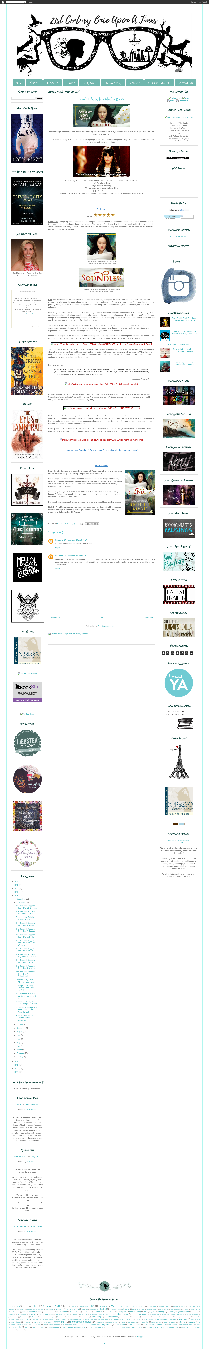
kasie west (60, 1317)
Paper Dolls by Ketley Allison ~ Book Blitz (25, 981)
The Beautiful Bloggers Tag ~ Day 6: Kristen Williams (25, 942)
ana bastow (20, 1309)
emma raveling (135, 1312)
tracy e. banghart (112, 1327)
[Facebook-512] (183, 101)
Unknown (59, 540)
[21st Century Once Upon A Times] (179, 117)
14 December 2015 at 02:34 (75, 556)
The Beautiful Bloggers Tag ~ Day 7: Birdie (25, 936)
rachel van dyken (169, 1322)
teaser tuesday (38, 1327)
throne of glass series (76, 1327)
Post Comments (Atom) (107, 626)
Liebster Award (84, 1306)
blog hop (85, 1309)
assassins (59, 1309)
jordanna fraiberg (192, 1314)
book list (103, 1309)
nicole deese (16, 1322)
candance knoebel (138, 1309)
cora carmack (50, 1312)
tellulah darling (53, 1327)
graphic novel (183, 1312)
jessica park (165, 1314)
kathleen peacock (72, 1317)
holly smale (58, 1314)
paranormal (59, 1322)
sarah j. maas (35, 1324)
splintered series (134, 1324)
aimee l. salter (164, 1306)
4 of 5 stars (32, 1161)
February (20, 1053)
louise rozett (25, 1319)
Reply (57, 547)
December (21, 899)
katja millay (96, 1317)
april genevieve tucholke (35, 1309)
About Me (34, 83)
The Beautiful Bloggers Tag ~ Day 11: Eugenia (26, 907)
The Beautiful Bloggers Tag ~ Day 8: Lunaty (25, 930)
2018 (16, 885)
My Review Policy (113, 83)
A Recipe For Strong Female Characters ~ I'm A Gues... (25, 988)
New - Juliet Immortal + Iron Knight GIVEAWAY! (184, 350)
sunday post (173, 1324)
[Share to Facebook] (94, 523)
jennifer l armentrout (120, 1314)
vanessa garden (151, 1327)
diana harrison (87, 1312)
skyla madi (106, 1324)
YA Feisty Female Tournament (132, 1306)
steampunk (161, 1324)
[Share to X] (92, 523)
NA (93, 1306)
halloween (12, 1314)
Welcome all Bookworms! (178, 345)
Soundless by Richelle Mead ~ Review (25, 918)
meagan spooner (76, 1319)
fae (145, 1312)
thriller (64, 1327)
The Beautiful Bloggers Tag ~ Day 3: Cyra (25, 961)
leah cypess (179, 1317)
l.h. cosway (168, 1317)
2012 (16, 1069)
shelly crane (83, 1324)
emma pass (121, 1312)
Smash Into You (20, 1156)
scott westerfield (54, 1324)
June (19, 1039)
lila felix (188, 1317)
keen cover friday (111, 1317)
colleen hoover (195, 1309)
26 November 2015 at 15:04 (75, 540)
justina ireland (13, 1317)
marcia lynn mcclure (48, 1319)
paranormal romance (80, 1322)
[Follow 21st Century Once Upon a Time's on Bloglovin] (179, 211)
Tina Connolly (183, 840)
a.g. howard (151, 1306)
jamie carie (83, 1314)
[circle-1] (171, 101)
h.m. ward (195, 1312)
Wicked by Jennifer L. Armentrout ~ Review (185, 363)
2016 (16, 892)
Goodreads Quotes (37, 327)
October (20, 1024)
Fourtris (74, 1306)
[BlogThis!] (89, 523)
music (138, 1319)
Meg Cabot (29, 314)
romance (191, 1322)
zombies (20, 1330)
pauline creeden (112, 1322)
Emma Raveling (31, 1104)
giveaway (171, 1312)
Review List (52, 83)
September (21, 1028)
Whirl (19, 1104)
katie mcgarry (85, 1317)
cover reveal (62, 1312)
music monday (148, 1319)
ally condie (191, 1306)
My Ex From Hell (20, 1226)
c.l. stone (125, 1309)
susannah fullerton (186, 1324)
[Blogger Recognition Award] (27, 867)
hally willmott (22, 1314)
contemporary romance (32, 1312)
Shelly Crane (35, 1156)
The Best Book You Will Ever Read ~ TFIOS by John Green (184, 332)
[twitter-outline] (175, 98)
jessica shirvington (178, 1314)
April (19, 1046)
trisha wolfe (125, 1327)
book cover (94, 1309)
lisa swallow (196, 1317)
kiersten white (145, 1317)
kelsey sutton (125, 1317)
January (20, 1057)
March (19, 1050)
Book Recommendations (159, 83)
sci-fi (45, 1324)
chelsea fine (164, 1309)
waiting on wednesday (169, 1327)
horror (67, 1314)
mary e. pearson (62, 1319)
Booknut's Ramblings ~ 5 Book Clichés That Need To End (26, 1009)
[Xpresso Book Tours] (179, 814)
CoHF (67, 1306)
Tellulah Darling (36, 1226)
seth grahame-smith (69, 1324)
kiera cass (135, 1317)
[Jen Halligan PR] (27, 674)
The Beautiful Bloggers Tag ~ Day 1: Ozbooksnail (25, 974)
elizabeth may (109, 1312)
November (21, 902)
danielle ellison (75, 1312)
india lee (74, 1314)
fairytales (152, 1312)
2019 (16, 881)
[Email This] (86, 523)
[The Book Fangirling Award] (27, 793)
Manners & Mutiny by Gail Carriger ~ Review (26, 1003)
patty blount (100, 1322)
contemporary (15, 1312)
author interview (73, 1309)
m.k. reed (36, 1319)
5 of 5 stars (32, 1110)
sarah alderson (22, 1324)
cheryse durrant (176, 1309)
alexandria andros (179, 1306)
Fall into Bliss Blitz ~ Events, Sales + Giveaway (24, 1017)
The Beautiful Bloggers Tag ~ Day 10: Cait (25, 912)
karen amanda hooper (47, 1317)
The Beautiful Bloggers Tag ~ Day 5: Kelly (25, 949)
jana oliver (93, 1314)
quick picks (144, 1322)
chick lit (185, 1309)
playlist (123, 1322)
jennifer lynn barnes (139, 1314)
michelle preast (103, 1319)
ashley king (49, 1309)
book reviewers (115, 1309)
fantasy (161, 1312)
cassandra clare (152, 1309)
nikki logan (27, 1322)
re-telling (181, 1322)
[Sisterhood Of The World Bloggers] (27, 830)
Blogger (140, 1337)
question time (132, 1322)
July (19, 1035)
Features (71, 83)
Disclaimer (135, 83)
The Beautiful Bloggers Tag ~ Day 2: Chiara (25, 967)
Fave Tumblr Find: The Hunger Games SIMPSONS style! (184, 319)
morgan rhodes (117, 1319)
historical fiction (46, 1314)
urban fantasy (137, 1327)
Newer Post (55, 618)
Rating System (89, 83)
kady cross (33, 1317)
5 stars (46, 1306)
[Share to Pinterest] (97, 523)
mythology (183, 1319)
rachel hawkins (156, 1322)
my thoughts (162, 1319)
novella (37, 1322)
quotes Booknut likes (27, 291)
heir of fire (33, 1314)
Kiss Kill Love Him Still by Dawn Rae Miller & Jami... (26, 996)
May (19, 1042)
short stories (95, 1324)
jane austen (104, 1314)
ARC (57, 1306)
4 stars (34, 1306)
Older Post (148, 618)
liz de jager (14, 1319)
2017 (16, 889)
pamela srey (47, 1322)
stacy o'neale (149, 1324)
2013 (16, 1065)
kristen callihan (158, 1317)
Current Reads (186, 83)
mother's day (130, 1319)
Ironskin (171, 840)
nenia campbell (195, 1319)
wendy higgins (186, 1327)
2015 (16, 896)
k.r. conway (24, 1317)
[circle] (185, 98)
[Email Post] (81, 524)
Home (18, 83)
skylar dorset (120, 1324)
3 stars (25, 1306)
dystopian (98, 1312)
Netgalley (103, 1306)
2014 (16, 1061)
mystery (173, 1319)
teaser (27, 1327)
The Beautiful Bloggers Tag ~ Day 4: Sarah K (26, 955)
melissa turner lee (90, 1319)
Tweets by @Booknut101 (178, 236)
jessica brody (154, 1314)
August (20, 1032)
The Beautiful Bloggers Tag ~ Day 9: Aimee (25, 924)
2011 (16, 1072)
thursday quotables (95, 1327)
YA (112, 1305)
